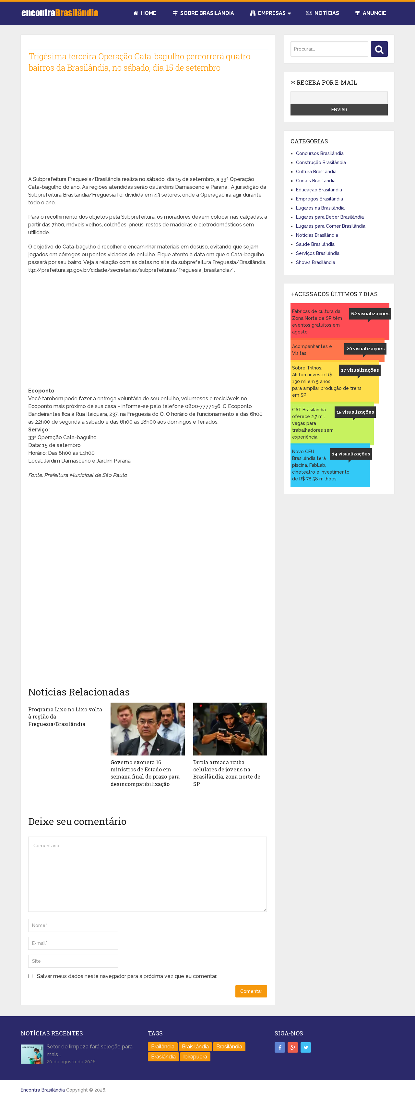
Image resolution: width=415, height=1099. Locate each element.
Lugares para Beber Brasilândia (330, 217)
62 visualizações (370, 313)
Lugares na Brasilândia (320, 208)
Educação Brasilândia (319, 189)
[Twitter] (306, 1047)
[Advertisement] (147, 130)
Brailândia (162, 1047)
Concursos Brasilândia (320, 153)
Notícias (326, 13)
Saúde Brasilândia (315, 244)
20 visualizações (365, 348)
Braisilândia (195, 1047)
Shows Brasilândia (315, 262)
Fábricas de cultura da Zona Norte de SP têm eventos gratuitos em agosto (317, 321)
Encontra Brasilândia (43, 1090)
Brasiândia (163, 1057)
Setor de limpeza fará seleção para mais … (90, 1050)
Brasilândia (229, 1047)
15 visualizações (355, 412)
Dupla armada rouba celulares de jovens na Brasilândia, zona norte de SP (226, 773)
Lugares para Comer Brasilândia (330, 226)
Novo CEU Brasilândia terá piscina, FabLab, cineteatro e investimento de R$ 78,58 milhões (321, 465)
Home (148, 13)
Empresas (271, 13)
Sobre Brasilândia (206, 13)
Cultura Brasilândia (316, 171)
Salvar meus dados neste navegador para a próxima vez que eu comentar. (127, 976)
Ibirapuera (195, 1057)
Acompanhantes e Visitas (312, 350)
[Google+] (293, 1047)
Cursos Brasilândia (316, 180)
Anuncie (374, 13)
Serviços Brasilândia (317, 253)
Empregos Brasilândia (319, 198)
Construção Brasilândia (321, 162)
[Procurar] (379, 49)
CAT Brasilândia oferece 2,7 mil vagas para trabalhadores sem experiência (313, 423)
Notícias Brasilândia (317, 235)
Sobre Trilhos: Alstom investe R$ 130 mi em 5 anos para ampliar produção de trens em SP (327, 381)
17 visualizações (360, 370)
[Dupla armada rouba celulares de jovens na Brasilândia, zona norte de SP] (230, 729)
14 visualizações (351, 453)
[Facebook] (280, 1047)
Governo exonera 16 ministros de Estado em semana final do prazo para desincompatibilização (145, 773)
